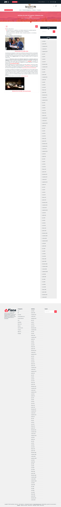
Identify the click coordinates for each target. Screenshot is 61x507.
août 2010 (44, 212)
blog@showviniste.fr (28, 65)
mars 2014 (44, 110)
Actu (20, 10)
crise (19, 30)
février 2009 (44, 258)
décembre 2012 (44, 143)
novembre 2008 (44, 266)
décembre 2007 (44, 294)
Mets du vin (20, 324)
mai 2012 (43, 161)
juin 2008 (43, 279)
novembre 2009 (44, 235)
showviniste (25, 32)
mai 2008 (43, 281)
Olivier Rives (17, 32)
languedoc (8, 31)
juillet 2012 (44, 156)
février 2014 (44, 112)
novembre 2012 (44, 146)
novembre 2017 (44, 46)
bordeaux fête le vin (10, 30)
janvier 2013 (44, 141)
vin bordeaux (34, 32)
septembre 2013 (44, 123)
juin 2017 (43, 54)
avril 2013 (43, 133)
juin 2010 (43, 217)
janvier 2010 (44, 230)
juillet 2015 (44, 79)
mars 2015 (44, 87)
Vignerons (19, 331)
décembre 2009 (44, 233)
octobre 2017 (33, 316)
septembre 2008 (45, 271)
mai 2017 (43, 56)
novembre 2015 (44, 77)
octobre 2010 (44, 207)
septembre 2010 (45, 210)
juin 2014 (43, 102)
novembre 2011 (44, 176)
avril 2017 (43, 59)
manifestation (12, 31)
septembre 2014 (45, 100)
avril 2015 (43, 84)
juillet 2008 (44, 276)
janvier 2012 (44, 171)
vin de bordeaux (9, 34)
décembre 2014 (33, 350)
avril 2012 (43, 164)
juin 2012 (32, 397)
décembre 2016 (44, 64)
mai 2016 (32, 333)
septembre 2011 (33, 414)
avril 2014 (43, 107)
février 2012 (44, 169)
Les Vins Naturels (21, 318)
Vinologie (19, 333)
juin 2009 (43, 248)
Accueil (22, 18)
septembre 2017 (45, 51)
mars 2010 (44, 225)
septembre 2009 (45, 240)
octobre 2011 (44, 179)
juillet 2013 (44, 125)
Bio (18, 312)
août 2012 (44, 153)
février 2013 (44, 138)
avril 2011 (43, 192)
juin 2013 (43, 128)
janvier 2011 (44, 199)
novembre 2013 (33, 367)
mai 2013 (43, 130)
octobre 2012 (44, 148)
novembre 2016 (44, 66)
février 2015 (44, 89)
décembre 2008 (44, 263)
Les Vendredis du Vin (21, 316)
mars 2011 (44, 194)
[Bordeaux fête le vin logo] (21, 43)
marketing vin (26, 31)
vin (31, 32)
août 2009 (44, 243)
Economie (19, 314)
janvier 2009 (44, 261)
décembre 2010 (44, 202)
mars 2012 (44, 166)
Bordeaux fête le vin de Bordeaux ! (13, 36)
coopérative (16, 30)
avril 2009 (43, 253)
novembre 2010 (33, 431)
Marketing (19, 322)
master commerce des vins (10, 32)
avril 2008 (43, 284)
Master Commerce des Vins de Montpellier (29, 67)
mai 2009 (43, 251)
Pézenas (34, 10)
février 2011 (44, 197)
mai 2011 (43, 189)
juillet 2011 (44, 184)
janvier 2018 (44, 43)
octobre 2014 (44, 97)
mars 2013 (32, 380)
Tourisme (39, 10)
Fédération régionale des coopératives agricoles (28, 30)
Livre (18, 320)
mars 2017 (44, 61)
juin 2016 (43, 69)
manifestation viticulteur (19, 31)
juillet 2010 (44, 215)
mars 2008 (33, 492)
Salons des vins (11, 28)
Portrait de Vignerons (27, 10)
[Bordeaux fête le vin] (21, 83)
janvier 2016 (44, 74)
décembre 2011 (44, 174)
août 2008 (44, 274)
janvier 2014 (44, 115)
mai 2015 (43, 82)
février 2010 (44, 228)
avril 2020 (43, 41)
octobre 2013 (44, 120)
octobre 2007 (44, 297)
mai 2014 (43, 105)
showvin (21, 32)
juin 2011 (43, 187)
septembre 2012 (44, 151)
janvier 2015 (44, 92)
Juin (36, 26)
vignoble (28, 32)
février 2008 (44, 289)
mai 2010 (43, 220)
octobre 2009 (44, 238)
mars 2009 (44, 256)
